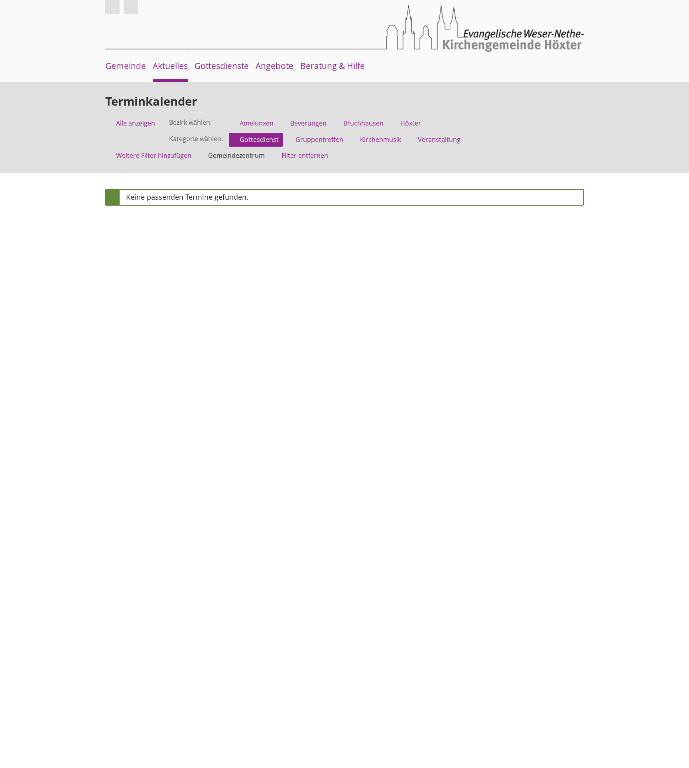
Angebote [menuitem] (274, 65)
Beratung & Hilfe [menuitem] (332, 65)
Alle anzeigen (135, 123)
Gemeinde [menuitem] (125, 65)
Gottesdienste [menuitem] (222, 65)
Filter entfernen (305, 155)
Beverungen (308, 123)
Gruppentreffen (319, 139)
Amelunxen (257, 123)
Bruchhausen (363, 123)
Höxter (410, 123)
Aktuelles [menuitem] (170, 65)
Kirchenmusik (380, 139)
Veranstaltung (439, 139)
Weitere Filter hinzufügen (153, 155)
